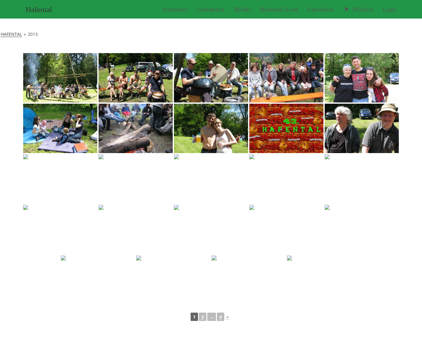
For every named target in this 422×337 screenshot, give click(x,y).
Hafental (39, 9)
